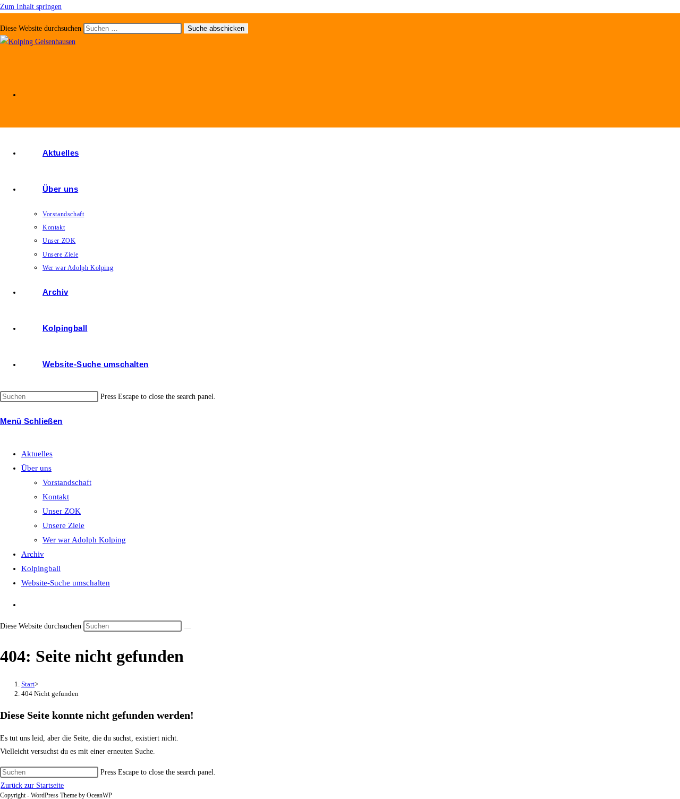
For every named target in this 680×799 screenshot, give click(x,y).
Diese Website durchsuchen (41, 28)
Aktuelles (37, 453)
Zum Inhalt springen (31, 7)
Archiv (32, 554)
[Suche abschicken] (187, 628)
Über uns (36, 468)
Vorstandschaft (66, 482)
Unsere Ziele (63, 525)
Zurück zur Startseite (32, 785)
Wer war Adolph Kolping (84, 540)
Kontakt (55, 496)
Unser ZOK (61, 511)
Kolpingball (41, 568)
